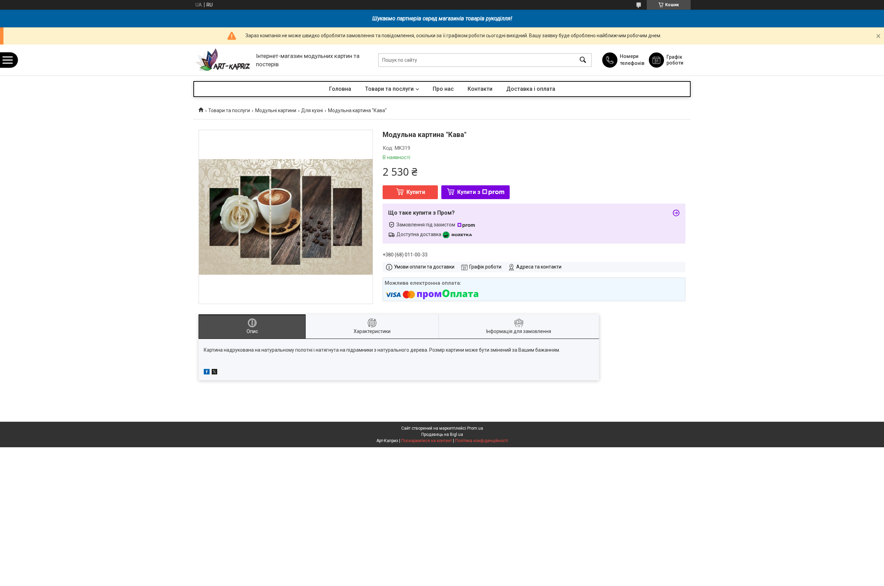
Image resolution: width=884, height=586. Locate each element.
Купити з (468, 192)
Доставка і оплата (530, 89)
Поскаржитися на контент (426, 440)
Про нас (443, 89)
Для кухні (312, 110)
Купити (415, 192)
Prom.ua (475, 428)
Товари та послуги (389, 89)
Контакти (480, 89)
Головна (340, 89)
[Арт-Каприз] (223, 60)
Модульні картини (275, 110)
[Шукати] (583, 60)
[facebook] (207, 372)
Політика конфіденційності (481, 440)
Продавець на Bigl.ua (442, 434)
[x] (214, 372)
